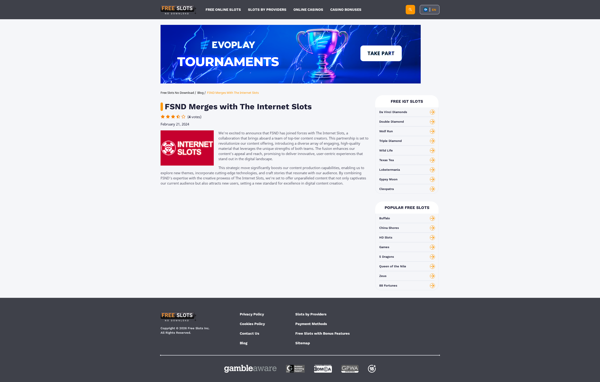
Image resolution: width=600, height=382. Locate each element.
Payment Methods (311, 324)
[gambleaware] (250, 369)
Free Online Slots (223, 10)
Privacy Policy (252, 314)
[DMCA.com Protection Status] (323, 369)
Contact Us (249, 333)
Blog (243, 343)
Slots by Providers (310, 314)
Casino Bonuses (345, 10)
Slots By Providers (267, 10)
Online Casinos (308, 10)
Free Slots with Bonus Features (322, 333)
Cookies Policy (252, 324)
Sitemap (302, 343)
